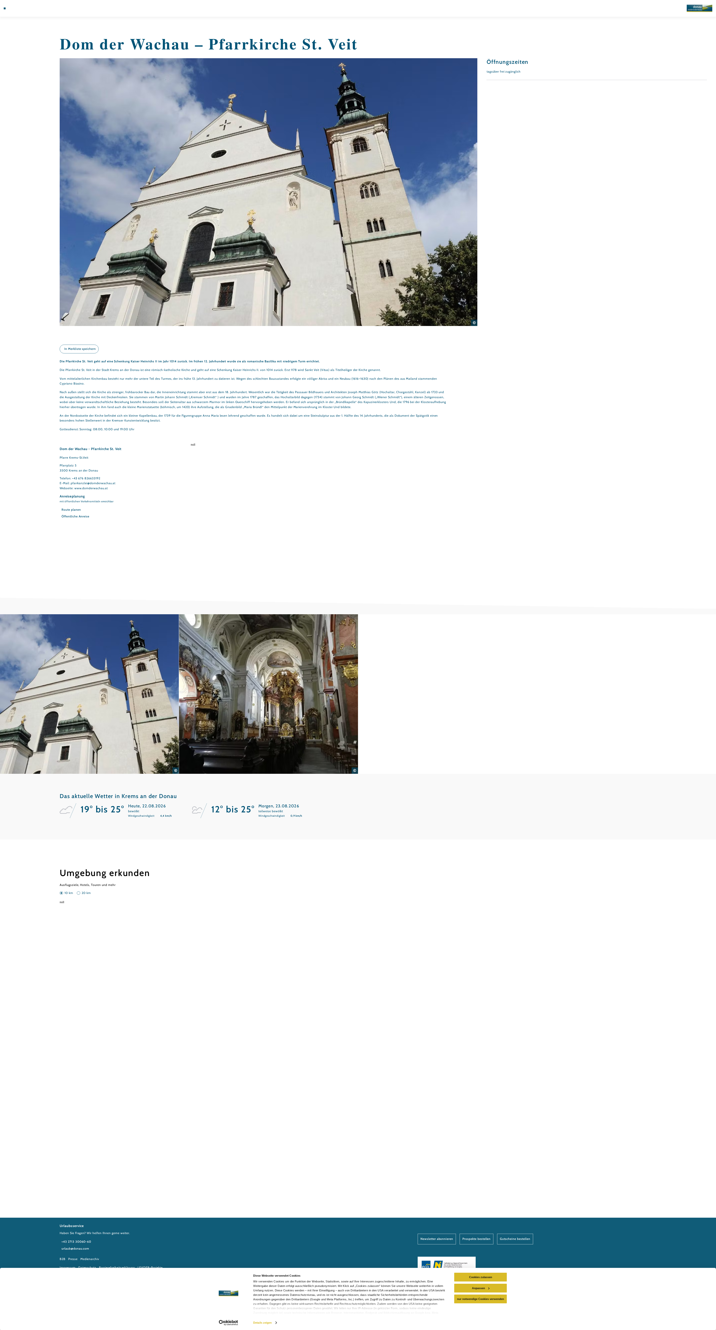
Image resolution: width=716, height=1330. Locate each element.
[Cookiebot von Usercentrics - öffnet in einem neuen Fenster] (228, 1323)
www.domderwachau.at (91, 488)
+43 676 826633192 (86, 478)
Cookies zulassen (480, 1277)
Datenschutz (87, 1267)
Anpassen (478, 1288)
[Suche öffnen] (32, 8)
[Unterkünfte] (15, 8)
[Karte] (20, 8)
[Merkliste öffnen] (26, 8)
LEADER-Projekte (150, 1267)
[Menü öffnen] (5, 8)
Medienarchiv (89, 1259)
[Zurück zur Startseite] (699, 8)
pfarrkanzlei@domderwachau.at (93, 483)
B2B (62, 1259)
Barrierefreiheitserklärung (117, 1267)
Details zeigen (262, 1322)
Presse (73, 1259)
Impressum (68, 1267)
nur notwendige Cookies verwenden (480, 1299)
